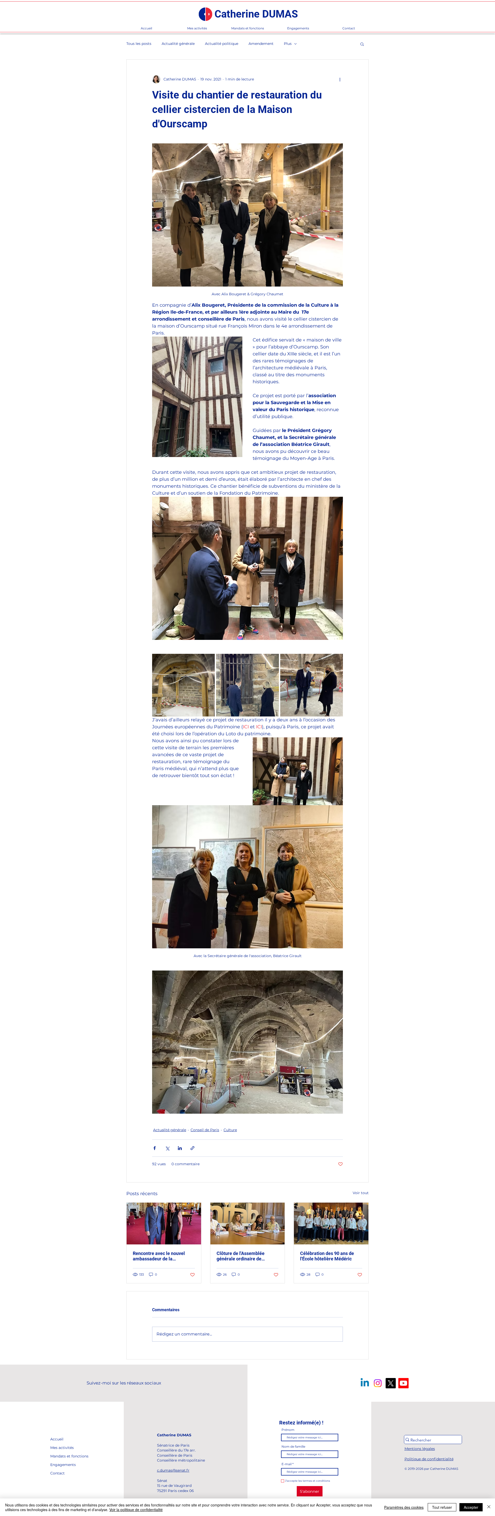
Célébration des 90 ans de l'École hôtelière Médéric (327, 1256)
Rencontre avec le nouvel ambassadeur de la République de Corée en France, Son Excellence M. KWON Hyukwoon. (160, 1256)
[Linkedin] (365, 1383)
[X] (390, 1383)
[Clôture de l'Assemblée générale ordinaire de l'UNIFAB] (247, 1223)
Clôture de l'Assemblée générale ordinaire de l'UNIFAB (241, 1256)
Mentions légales (420, 1448)
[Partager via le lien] (192, 1148)
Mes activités (62, 1447)
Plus (288, 43)
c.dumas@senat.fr (173, 1470)
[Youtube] (403, 1383)
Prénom (288, 1429)
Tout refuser (442, 1507)
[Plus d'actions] (340, 79)
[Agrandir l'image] (183, 685)
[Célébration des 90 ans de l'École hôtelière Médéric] (331, 1223)
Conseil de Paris (205, 1130)
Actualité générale (178, 43)
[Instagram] (378, 1383)
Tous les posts (138, 43)
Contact (57, 1473)
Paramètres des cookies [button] (404, 1507)
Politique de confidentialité (429, 1459)
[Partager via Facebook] (154, 1148)
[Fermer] (489, 1507)
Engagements (62, 1464)
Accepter (471, 1507)
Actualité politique (221, 43)
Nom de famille (293, 1446)
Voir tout (361, 1193)
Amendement (261, 43)
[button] (362, 44)
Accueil (56, 1439)
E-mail (287, 1464)
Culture (230, 1130)
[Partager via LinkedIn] (179, 1148)
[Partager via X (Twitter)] (167, 1148)
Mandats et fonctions (62, 1456)
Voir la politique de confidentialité (136, 1509)
